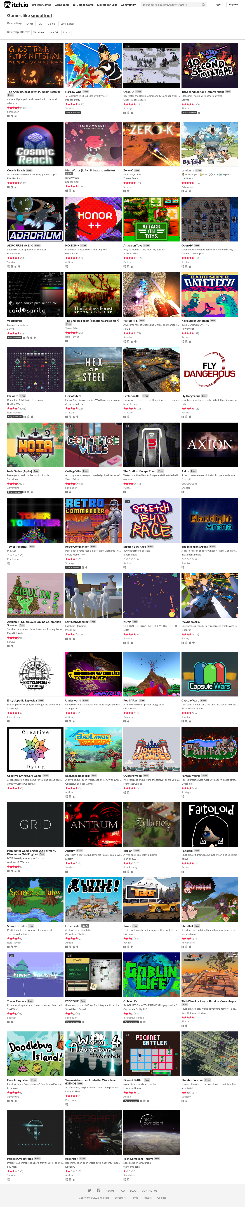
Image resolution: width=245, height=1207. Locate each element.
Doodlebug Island (18, 1080)
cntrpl (10, 328)
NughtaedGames (132, 783)
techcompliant (131, 1166)
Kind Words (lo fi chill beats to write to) (90, 170)
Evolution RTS (132, 395)
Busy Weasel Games (193, 708)
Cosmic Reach (16, 170)
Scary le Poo (130, 403)
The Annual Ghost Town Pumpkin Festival (33, 91)
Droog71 (187, 479)
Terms (134, 1197)
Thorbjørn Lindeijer (18, 933)
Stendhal (187, 926)
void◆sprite (14, 320)
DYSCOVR (72, 1001)
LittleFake (187, 783)
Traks (127, 926)
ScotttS (185, 99)
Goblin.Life (130, 1001)
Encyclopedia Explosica (22, 700)
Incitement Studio (191, 554)
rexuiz (126, 328)
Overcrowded (132, 775)
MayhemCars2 (191, 621)
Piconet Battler (133, 1080)
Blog (133, 1190)
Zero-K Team (130, 178)
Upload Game (85, 4)
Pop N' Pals (130, 700)
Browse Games (41, 4)
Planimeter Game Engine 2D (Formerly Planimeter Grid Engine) (31, 852)
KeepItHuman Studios (194, 1012)
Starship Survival (192, 1080)
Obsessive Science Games (79, 783)
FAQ (122, 1190)
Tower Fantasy (16, 1001)
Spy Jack (12, 1166)
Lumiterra (188, 170)
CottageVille (73, 471)
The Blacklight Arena (195, 546)
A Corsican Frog (74, 403)
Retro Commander (77, 546)
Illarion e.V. (129, 858)
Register (233, 4)
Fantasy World (191, 775)
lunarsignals (130, 554)
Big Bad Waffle (15, 403)
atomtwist (187, 1087)
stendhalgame (189, 933)
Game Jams (62, 4)
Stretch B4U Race (134, 546)
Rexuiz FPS (130, 320)
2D (41, 23)
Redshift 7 (71, 1158)
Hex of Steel (73, 395)
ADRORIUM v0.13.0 (20, 245)
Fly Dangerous (191, 395)
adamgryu (12, 103)
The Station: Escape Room (139, 471)
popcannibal (72, 181)
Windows (38, 32)
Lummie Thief (73, 1091)
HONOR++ (72, 245)
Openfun (186, 629)
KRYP (127, 621)
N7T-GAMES (130, 253)
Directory (120, 1197)
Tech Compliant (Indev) (138, 1158)
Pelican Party (72, 99)
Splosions (12, 479)
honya (185, 858)
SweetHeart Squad (75, 1009)
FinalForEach (14, 178)
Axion (185, 471)
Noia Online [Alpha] (19, 471)
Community (128, 4)
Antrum (70, 850)
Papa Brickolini (15, 633)
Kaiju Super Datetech (195, 320)
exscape (127, 479)
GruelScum (71, 253)
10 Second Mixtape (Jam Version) (203, 91)
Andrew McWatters (18, 862)
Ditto (126, 629)
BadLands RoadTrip (77, 775)
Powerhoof (188, 328)
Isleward (12, 395)
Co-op (51, 23)
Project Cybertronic (20, 1158)
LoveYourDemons (133, 1087)
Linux (66, 32)
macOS (54, 32)
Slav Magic (13, 708)
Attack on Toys (132, 245)
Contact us (149, 1190)
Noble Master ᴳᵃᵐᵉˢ (75, 554)
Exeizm (69, 858)
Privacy (147, 1197)
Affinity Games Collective (21, 783)
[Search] (203, 4)
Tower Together (17, 546)
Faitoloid (187, 850)
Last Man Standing (76, 621)
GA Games (129, 933)
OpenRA (128, 91)
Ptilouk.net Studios (75, 933)
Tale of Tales (71, 328)
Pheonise (70, 629)
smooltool (41, 15)
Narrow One (73, 91)
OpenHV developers (193, 253)
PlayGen (12, 550)
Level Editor (67, 23)
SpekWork (13, 1009)
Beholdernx (13, 253)
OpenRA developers (134, 99)
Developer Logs (107, 4)
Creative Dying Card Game (24, 775)
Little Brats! (72, 926)
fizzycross (12, 1087)
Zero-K (128, 170)
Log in (218, 4)
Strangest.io (71, 708)
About (110, 1190)
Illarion (127, 850)
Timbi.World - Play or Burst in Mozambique (209, 1001)
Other (30, 23)
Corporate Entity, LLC (135, 1009)
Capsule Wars (190, 700)
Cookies (161, 1197)
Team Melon (72, 479)
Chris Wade (129, 708)
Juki (184, 403)
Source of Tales (17, 926)
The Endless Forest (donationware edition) (92, 320)
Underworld (73, 700)
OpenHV (187, 245)
